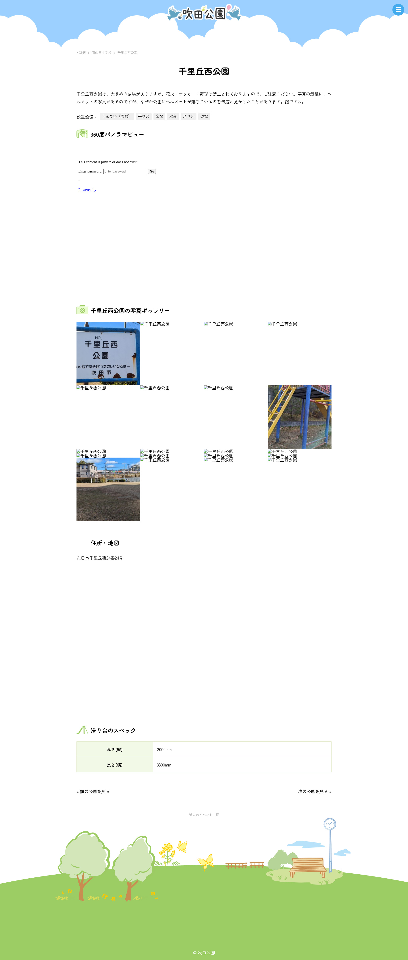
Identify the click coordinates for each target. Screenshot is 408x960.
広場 (159, 116)
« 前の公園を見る (93, 791)
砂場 (204, 116)
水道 (173, 116)
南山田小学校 (101, 52)
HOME (81, 52)
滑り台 (188, 116)
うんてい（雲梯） (117, 116)
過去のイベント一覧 (204, 814)
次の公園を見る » (315, 791)
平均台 (143, 116)
